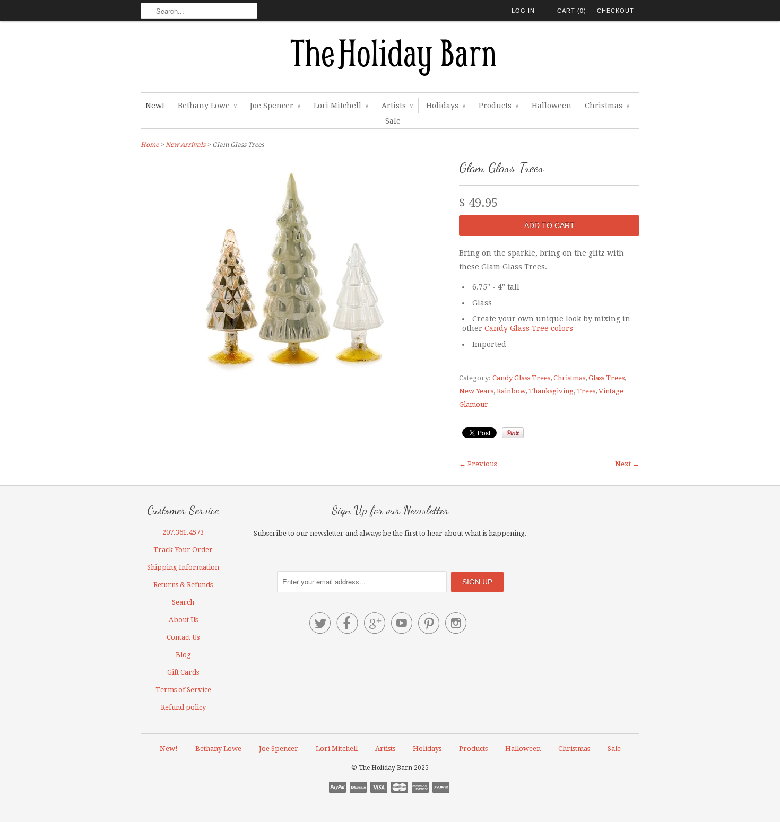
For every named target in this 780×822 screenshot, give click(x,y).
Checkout (615, 10)
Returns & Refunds (183, 585)
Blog (183, 655)
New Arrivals (185, 144)
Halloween (551, 105)
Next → (627, 464)
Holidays (445, 105)
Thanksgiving (551, 391)
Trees (586, 391)
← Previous (478, 464)
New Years (476, 391)
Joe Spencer (275, 105)
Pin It (513, 432)
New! (154, 105)
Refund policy (183, 707)
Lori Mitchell (341, 105)
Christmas (607, 105)
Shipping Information (183, 567)
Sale (393, 121)
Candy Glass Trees (521, 378)
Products (498, 105)
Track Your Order (183, 550)
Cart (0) (571, 10)
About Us (183, 620)
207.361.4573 (183, 532)
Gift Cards (183, 672)
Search (183, 602)
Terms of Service (183, 690)
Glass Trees (606, 378)
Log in (523, 10)
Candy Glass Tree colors (528, 328)
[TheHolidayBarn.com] (390, 59)
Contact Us (183, 637)
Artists (397, 105)
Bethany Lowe (207, 105)
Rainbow (511, 391)
